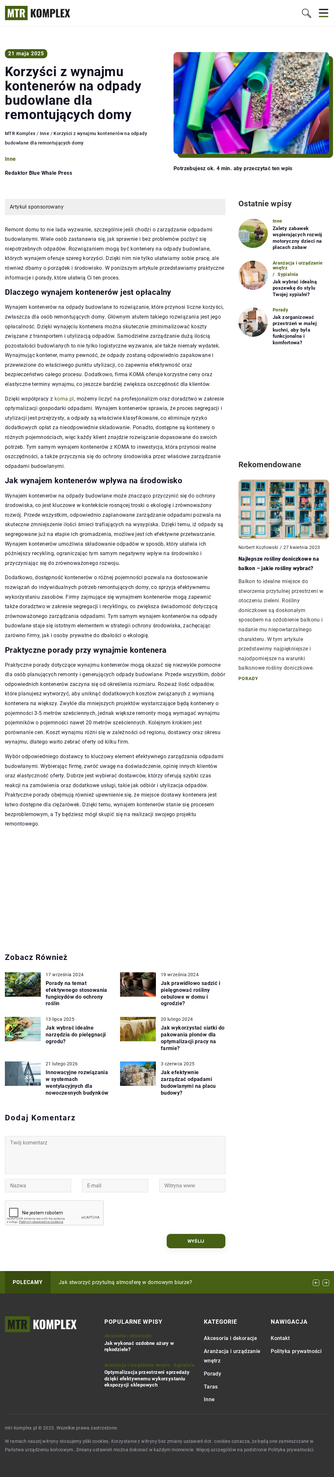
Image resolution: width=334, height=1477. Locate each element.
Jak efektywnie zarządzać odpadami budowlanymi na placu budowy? (188, 1082)
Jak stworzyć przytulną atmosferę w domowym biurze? (125, 1282)
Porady (212, 1374)
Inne (10, 159)
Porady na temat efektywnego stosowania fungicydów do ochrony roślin (76, 993)
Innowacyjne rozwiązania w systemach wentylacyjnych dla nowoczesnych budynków (77, 1082)
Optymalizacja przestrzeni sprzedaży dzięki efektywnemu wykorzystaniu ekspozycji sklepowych (147, 1378)
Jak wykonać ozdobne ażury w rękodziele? (139, 1346)
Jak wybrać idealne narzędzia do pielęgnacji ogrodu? (76, 1035)
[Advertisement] (115, 890)
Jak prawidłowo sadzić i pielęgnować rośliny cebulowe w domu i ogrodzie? (190, 993)
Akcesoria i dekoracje (230, 1338)
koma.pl (64, 399)
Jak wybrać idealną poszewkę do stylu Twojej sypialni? (295, 288)
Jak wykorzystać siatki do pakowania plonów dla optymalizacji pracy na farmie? (193, 1038)
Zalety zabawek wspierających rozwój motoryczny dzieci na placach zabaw (297, 238)
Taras (211, 1387)
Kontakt (280, 1338)
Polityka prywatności (296, 1351)
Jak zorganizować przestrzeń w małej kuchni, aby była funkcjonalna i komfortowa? (295, 330)
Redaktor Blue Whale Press (38, 173)
